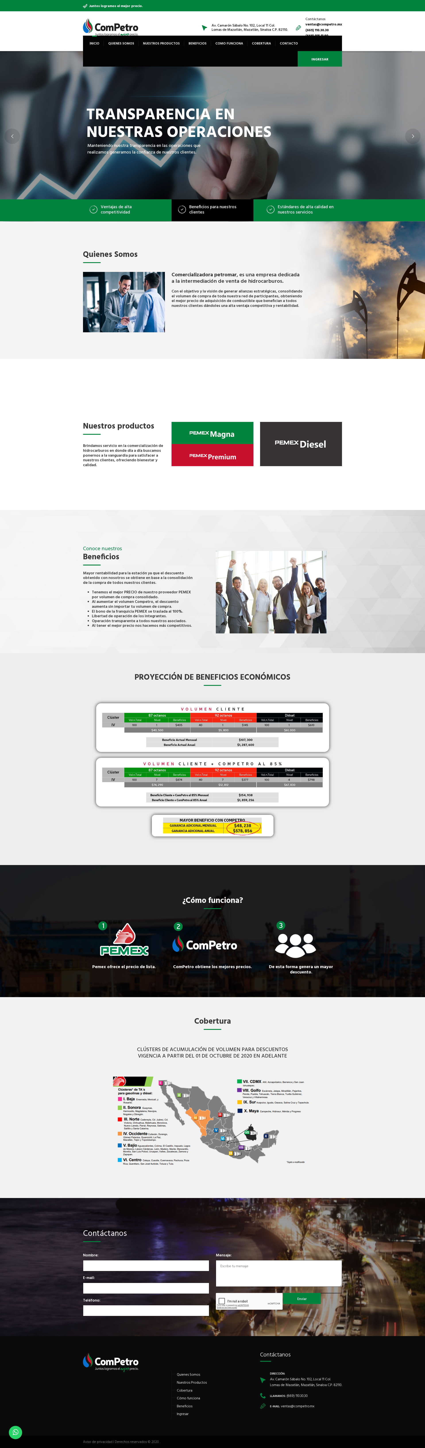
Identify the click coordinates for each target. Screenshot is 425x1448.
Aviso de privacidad (97, 1441)
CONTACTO (289, 43)
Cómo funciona (188, 1398)
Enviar (302, 1298)
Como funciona (229, 43)
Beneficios (198, 43)
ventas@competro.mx (297, 1406)
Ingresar (183, 1413)
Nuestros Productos (161, 43)
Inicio (94, 43)
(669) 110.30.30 (297, 1395)
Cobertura (261, 43)
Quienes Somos (121, 43)
